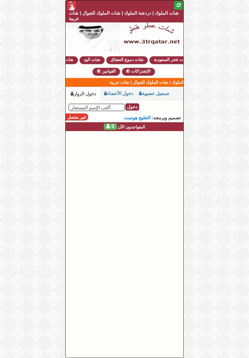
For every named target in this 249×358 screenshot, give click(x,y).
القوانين (108, 71)
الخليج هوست (137, 117)
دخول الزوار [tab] (85, 93)
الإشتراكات (140, 71)
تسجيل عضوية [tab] (155, 93)
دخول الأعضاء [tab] (120, 93)
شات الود (95, 59)
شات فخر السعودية (173, 59)
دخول (132, 106)
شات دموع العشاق (129, 59)
